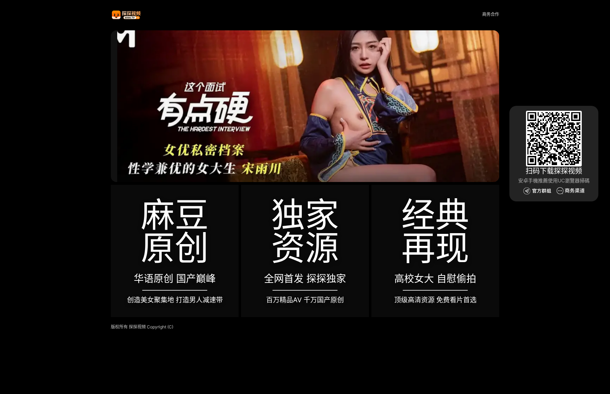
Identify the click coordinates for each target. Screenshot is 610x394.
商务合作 (490, 14)
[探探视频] (127, 15)
